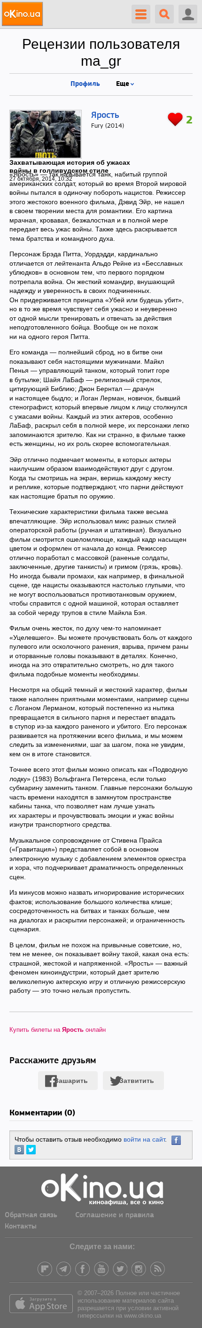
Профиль (85, 83)
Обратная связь (31, 1215)
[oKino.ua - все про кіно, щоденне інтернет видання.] (23, 14)
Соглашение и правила (114, 1215)
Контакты (21, 1226)
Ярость (105, 115)
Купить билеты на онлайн (57, 1029)
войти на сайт (144, 1139)
